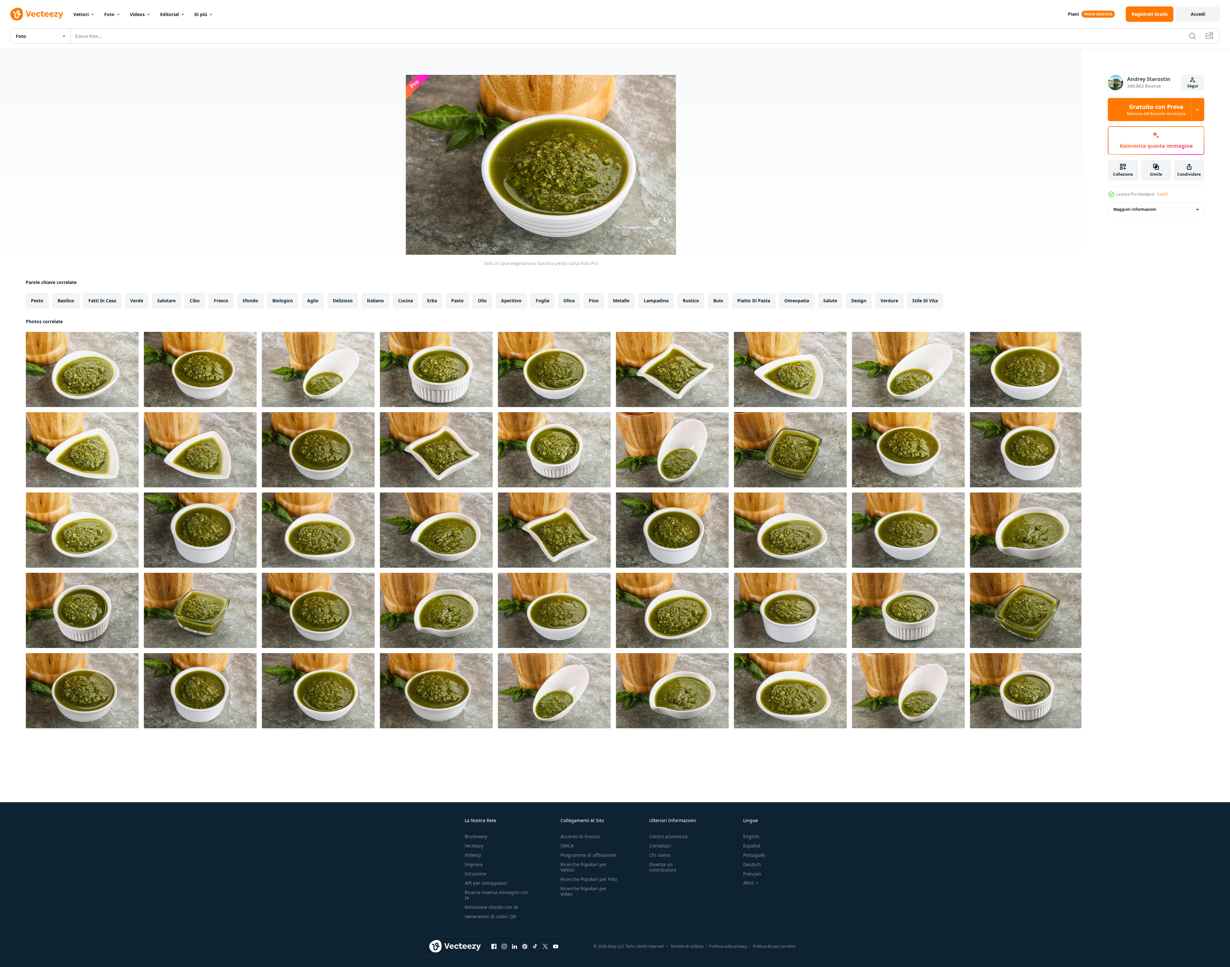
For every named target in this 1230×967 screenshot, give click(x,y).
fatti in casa (102, 300)
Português (754, 855)
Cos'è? (1162, 194)
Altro (748, 882)
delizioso (343, 300)
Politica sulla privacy (728, 946)
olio (482, 300)
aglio (313, 300)
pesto (37, 300)
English (751, 836)
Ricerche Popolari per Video (583, 891)
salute (830, 300)
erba (432, 300)
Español (751, 846)
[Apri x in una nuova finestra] (545, 946)
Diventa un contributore (662, 867)
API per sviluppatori (486, 883)
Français (752, 874)
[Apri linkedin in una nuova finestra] (514, 946)
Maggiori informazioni (1134, 209)
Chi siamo (659, 855)
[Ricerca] (1192, 36)
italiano (375, 300)
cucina (405, 300)
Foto (109, 14)
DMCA (567, 846)
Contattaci (660, 846)
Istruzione (476, 874)
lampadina (656, 300)
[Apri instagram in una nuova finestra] (504, 946)
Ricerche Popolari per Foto (588, 879)
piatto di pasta (753, 300)
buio (718, 300)
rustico (691, 300)
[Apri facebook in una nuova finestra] (494, 946)
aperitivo (511, 300)
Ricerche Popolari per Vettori (583, 867)
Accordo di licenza (580, 836)
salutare (166, 300)
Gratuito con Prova (1156, 109)
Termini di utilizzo (687, 946)
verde (136, 300)
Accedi (1198, 14)
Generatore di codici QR (490, 916)
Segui (1192, 86)
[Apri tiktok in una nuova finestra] (535, 946)
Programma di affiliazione (588, 855)
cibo (195, 300)
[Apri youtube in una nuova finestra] (555, 946)
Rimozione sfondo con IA (491, 907)
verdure (889, 300)
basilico (66, 300)
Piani (1073, 14)
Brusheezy (476, 836)
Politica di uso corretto (774, 946)
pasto (457, 300)
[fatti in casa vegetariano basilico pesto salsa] (82, 369)
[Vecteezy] (36, 14)
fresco (221, 300)
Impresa (474, 864)
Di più (200, 14)
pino (594, 300)
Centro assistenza (668, 836)
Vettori (81, 14)
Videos (137, 14)
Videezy (473, 855)
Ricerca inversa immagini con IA (496, 895)
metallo (621, 300)
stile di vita (925, 300)
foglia (542, 300)
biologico (282, 300)
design (858, 300)
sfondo (250, 300)
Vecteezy (474, 846)
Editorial (169, 14)
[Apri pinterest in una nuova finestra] (524, 946)
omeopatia (796, 300)
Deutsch (752, 864)
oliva (569, 300)
